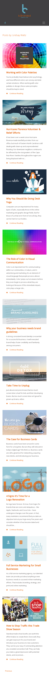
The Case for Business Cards (21, 439)
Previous (8, 671)
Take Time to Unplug (17, 385)
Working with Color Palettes (21, 72)
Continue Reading (16, 93)
